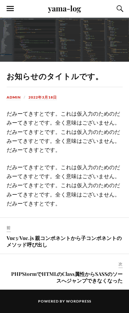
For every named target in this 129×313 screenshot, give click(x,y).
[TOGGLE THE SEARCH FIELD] (119, 9)
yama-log (64, 8)
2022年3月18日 (42, 97)
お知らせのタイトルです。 (55, 76)
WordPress (78, 301)
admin (14, 97)
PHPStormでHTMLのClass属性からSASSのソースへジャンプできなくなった (67, 277)
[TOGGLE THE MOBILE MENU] (10, 9)
